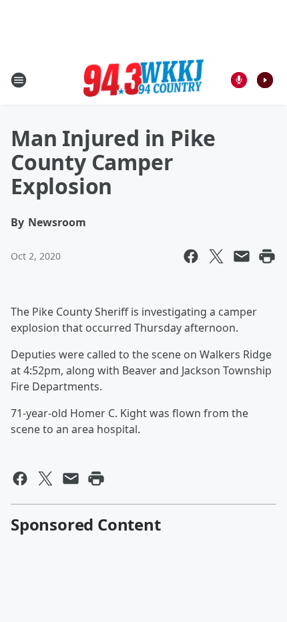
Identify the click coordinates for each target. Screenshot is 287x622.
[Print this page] (267, 256)
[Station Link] (143, 80)
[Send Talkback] (239, 80)
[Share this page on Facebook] (191, 256)
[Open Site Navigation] (19, 80)
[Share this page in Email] (241, 256)
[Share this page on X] (216, 256)
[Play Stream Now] (265, 80)
